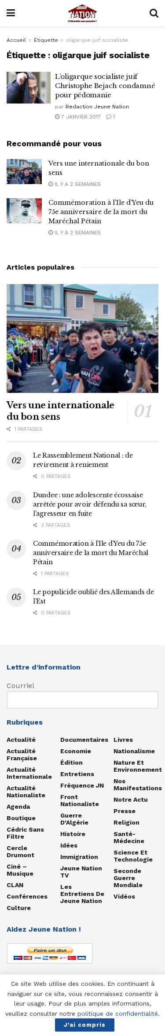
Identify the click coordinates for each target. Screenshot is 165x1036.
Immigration (79, 856)
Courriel (20, 685)
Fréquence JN (82, 785)
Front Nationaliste (79, 800)
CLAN (15, 884)
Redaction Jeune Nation (97, 107)
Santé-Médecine (129, 837)
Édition (71, 762)
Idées (68, 845)
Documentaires (84, 739)
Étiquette (46, 40)
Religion (126, 822)
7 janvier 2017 (80, 117)
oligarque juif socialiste (97, 40)
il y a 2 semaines (77, 184)
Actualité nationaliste (26, 791)
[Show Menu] (11, 13)
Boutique (21, 817)
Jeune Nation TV (81, 872)
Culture (19, 907)
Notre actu (131, 799)
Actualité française (22, 754)
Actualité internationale (29, 773)
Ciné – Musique (20, 870)
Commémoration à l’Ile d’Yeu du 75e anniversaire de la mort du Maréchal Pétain (101, 212)
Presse (125, 810)
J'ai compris (85, 1024)
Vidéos (124, 896)
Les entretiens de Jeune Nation (82, 893)
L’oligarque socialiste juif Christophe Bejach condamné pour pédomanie (105, 85)
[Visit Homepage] (82, 13)
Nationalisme (134, 751)
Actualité (21, 739)
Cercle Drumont (20, 851)
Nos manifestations (138, 784)
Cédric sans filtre (25, 833)
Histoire (72, 833)
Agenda (18, 806)
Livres (123, 739)
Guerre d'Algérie (74, 819)
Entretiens (77, 773)
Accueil (16, 40)
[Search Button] (154, 13)
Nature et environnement (138, 766)
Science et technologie (133, 856)
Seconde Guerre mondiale (128, 877)
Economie (75, 751)
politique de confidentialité (117, 1013)
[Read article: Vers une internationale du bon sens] (24, 171)
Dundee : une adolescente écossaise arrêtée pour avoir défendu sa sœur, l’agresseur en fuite (90, 504)
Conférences (27, 896)
